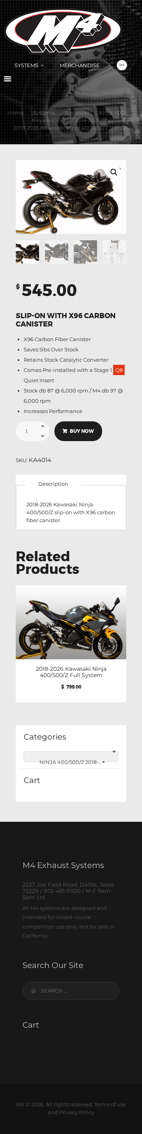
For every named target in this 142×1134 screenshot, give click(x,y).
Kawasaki (77, 112)
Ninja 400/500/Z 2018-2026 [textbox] (71, 762)
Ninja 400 (112, 112)
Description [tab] (53, 484)
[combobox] (71, 756)
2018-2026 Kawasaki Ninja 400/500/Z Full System (71, 672)
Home (15, 112)
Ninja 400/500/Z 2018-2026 (66, 120)
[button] (114, 172)
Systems (44, 112)
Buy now (82, 431)
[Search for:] (71, 990)
